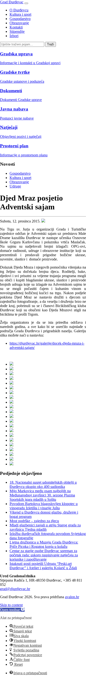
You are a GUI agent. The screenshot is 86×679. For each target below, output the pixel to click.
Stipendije (17, 31)
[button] (12, 610)
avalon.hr (72, 597)
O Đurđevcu (19, 10)
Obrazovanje (19, 23)
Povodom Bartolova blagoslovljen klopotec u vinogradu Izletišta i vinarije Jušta (44, 506)
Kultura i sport (20, 14)
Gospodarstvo (20, 19)
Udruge (15, 186)
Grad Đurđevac (11, 2)
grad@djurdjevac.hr (15, 589)
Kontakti (16, 27)
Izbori (14, 36)
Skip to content (11, 605)
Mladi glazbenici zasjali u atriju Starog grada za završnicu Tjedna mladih (45, 527)
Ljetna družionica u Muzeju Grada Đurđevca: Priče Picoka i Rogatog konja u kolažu (44, 544)
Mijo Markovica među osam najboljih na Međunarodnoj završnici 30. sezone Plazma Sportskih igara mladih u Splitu (42, 495)
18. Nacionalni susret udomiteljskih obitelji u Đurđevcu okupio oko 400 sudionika (43, 484)
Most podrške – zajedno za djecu (34, 521)
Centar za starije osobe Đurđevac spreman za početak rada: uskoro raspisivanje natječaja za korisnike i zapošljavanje (44, 555)
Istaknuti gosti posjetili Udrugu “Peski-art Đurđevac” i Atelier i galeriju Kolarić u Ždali (43, 566)
